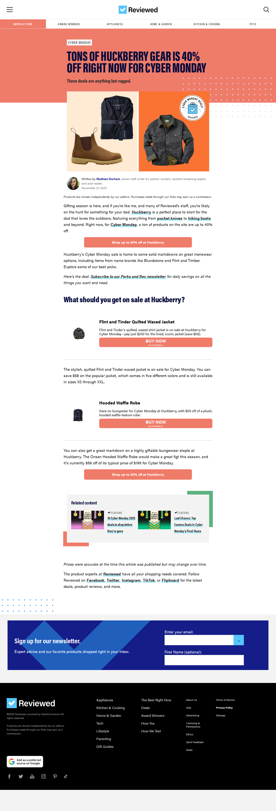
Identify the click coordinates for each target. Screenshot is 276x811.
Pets (253, 24)
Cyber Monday (79, 42)
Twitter (113, 580)
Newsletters (23, 24)
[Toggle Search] (266, 10)
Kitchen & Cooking (207, 24)
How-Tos (148, 723)
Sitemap (220, 715)
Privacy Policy (224, 707)
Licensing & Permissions (193, 724)
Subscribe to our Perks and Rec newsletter (128, 276)
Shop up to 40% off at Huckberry (138, 242)
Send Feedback (195, 742)
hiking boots (199, 218)
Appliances (115, 24)
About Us (191, 700)
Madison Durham (108, 179)
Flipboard (170, 580)
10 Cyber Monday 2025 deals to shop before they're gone (121, 524)
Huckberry (141, 211)
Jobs (188, 707)
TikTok (149, 580)
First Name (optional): (183, 651)
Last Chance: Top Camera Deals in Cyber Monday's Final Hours (188, 524)
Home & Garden (161, 24)
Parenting (103, 738)
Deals (145, 707)
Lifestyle (102, 730)
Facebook (95, 580)
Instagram (131, 580)
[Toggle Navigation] (10, 10)
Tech (99, 723)
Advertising (192, 715)
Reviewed (112, 573)
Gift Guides (105, 746)
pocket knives (169, 218)
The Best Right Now (156, 699)
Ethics (189, 734)
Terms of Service (225, 700)
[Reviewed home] (138, 10)
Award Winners (69, 24)
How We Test (151, 730)
